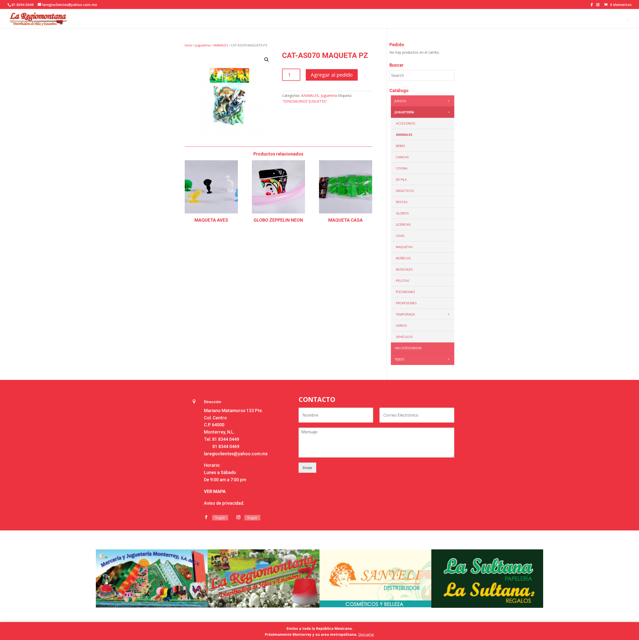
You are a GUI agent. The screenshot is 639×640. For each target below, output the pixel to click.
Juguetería (202, 45)
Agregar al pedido (332, 74)
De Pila (401, 179)
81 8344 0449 (225, 439)
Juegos (400, 101)
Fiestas (402, 202)
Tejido (399, 359)
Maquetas (404, 247)
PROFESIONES (406, 303)
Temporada (405, 314)
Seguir (220, 517)
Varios (401, 325)
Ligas (400, 235)
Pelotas (402, 280)
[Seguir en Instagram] (238, 517)
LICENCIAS (403, 224)
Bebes (400, 146)
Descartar (366, 634)
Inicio (188, 45)
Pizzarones (405, 292)
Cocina (401, 168)
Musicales (404, 269)
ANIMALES (220, 45)
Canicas (402, 157)
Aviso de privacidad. (224, 503)
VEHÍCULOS (404, 336)
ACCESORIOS (405, 123)
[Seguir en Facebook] (206, 517)
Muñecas (403, 258)
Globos (402, 213)
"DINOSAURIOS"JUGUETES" (304, 101)
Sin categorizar (408, 348)
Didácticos (405, 190)
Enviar (307, 467)
